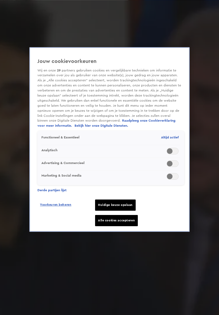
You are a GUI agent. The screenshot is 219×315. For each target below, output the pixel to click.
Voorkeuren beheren (55, 204)
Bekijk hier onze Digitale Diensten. (101, 125)
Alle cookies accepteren (116, 220)
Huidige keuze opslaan (115, 205)
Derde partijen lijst (52, 190)
